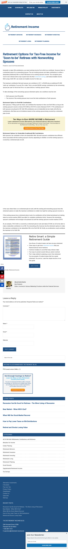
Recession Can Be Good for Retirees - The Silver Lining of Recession (28, 403)
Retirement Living (8, 459)
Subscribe (6, 495)
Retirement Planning (9, 462)
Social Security (7, 465)
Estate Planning (7, 446)
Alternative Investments (10, 483)
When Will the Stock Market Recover (16, 415)
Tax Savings (6, 471)
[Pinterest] (2, 277)
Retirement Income (34, 27)
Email (5, 332)
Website (5, 340)
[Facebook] (2, 268)
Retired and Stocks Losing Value (15, 427)
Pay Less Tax (7, 487)
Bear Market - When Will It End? (14, 409)
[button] (34, 2)
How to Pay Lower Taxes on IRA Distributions (20, 421)
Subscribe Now (53, 2)
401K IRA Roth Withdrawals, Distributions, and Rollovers (19, 439)
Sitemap (5, 498)
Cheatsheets (6, 491)
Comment (6, 306)
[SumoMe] (2, 285)
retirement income (48, 245)
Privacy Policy (7, 489)
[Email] (2, 281)
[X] (2, 272)
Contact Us (6, 493)
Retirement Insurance (9, 452)
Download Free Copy (17, 390)
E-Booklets (6, 485)
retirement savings (40, 77)
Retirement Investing (9, 455)
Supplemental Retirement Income (12, 468)
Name (5, 323)
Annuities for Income (9, 442)
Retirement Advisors (9, 449)
